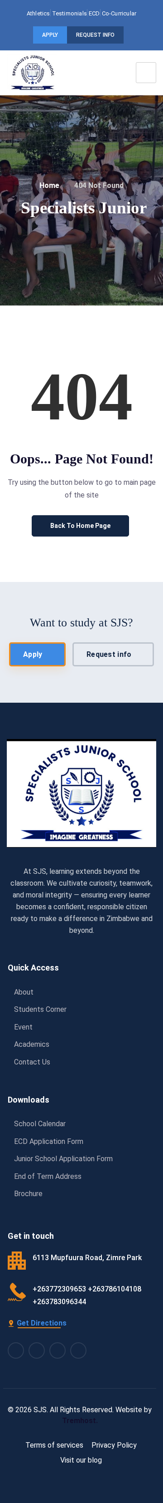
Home (49, 185)
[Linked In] (57, 1350)
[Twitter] (78, 1350)
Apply (50, 35)
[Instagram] (37, 1350)
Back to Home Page (80, 525)
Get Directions (42, 1323)
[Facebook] (16, 1350)
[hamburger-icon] (146, 72)
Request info (95, 35)
